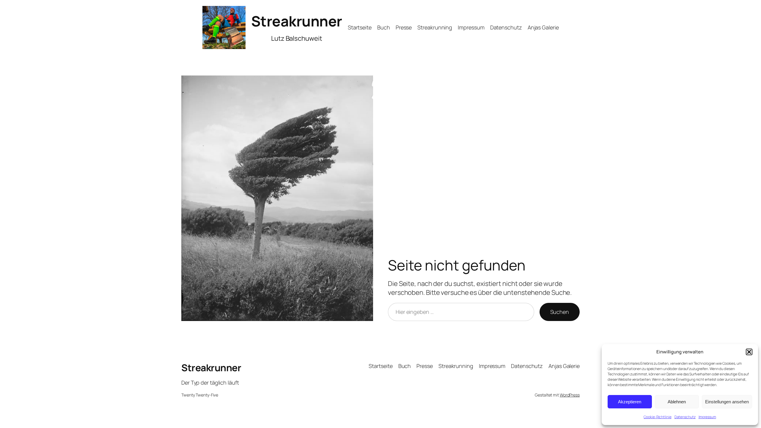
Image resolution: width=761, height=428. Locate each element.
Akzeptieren (629, 401)
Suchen (559, 311)
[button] (749, 352)
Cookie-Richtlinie (657, 416)
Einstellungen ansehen (727, 401)
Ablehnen (677, 401)
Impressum (707, 416)
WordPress (570, 395)
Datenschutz (685, 416)
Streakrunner (296, 21)
